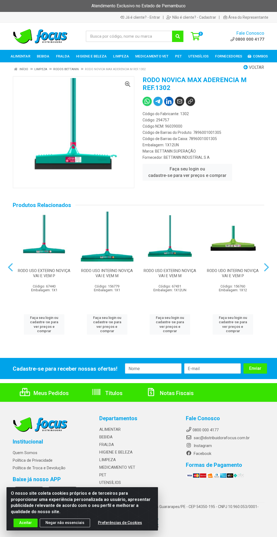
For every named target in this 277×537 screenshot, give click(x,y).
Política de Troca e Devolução (39, 467)
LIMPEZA (107, 459)
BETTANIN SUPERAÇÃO (175, 151)
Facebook (202, 453)
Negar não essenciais (64, 522)
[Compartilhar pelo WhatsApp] (147, 101)
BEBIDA (106, 437)
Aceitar (25, 522)
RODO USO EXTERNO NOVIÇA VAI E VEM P (44, 273)
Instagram (202, 445)
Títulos (113, 393)
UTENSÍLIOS (110, 482)
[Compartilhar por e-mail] (179, 101)
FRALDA (106, 444)
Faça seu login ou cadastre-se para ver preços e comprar (187, 172)
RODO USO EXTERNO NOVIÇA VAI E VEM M (170, 273)
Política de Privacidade (32, 460)
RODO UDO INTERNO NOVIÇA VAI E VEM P (233, 273)
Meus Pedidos (50, 393)
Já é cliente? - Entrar (142, 17)
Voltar (256, 67)
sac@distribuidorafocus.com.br (221, 437)
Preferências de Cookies (120, 522)
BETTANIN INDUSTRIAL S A (187, 157)
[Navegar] (10, 267)
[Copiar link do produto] (190, 101)
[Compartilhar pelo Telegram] (158, 101)
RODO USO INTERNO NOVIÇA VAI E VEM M (107, 273)
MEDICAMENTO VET (117, 467)
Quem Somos (25, 452)
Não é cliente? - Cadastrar (194, 17)
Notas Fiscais (176, 393)
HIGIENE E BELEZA (116, 452)
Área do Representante (248, 17)
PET (102, 475)
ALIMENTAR (110, 429)
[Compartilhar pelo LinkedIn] (168, 101)
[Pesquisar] (177, 36)
